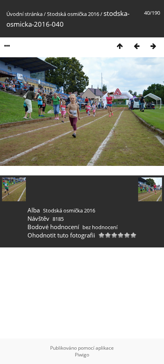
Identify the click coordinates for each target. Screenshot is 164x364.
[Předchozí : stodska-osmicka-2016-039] (136, 46)
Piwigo (82, 354)
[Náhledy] (119, 46)
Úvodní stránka (24, 14)
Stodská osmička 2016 (73, 14)
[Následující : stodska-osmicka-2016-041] (153, 46)
